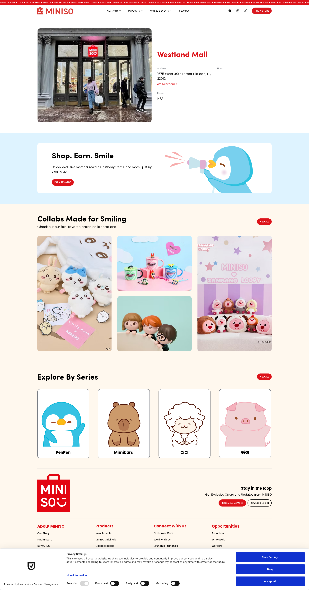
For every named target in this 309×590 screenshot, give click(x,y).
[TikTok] (246, 11)
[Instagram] (238, 11)
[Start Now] (63, 423)
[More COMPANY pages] (120, 10)
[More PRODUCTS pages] (141, 10)
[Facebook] (230, 11)
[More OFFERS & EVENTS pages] (170, 10)
